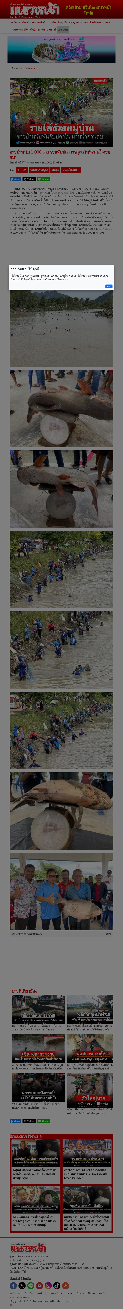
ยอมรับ (109, 286)
